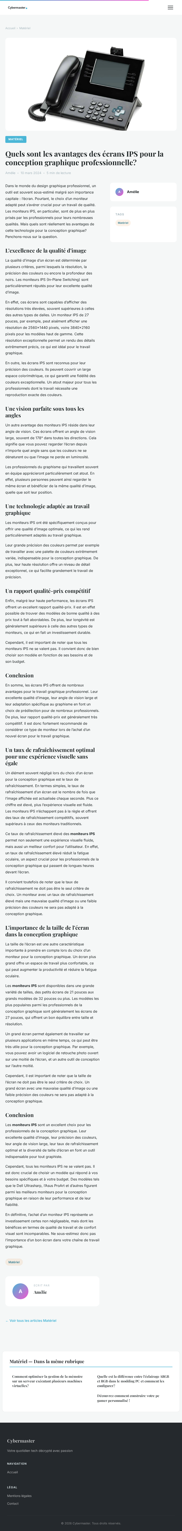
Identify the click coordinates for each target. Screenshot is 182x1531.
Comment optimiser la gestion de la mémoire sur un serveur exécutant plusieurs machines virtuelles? (47, 1381)
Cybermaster (21, 1440)
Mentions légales (19, 1496)
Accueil (10, 28)
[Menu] (170, 7)
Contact (13, 1503)
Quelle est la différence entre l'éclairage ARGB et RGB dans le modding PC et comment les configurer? (133, 1381)
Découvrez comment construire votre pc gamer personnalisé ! (128, 1398)
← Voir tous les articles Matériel (30, 1320)
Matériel (24, 28)
